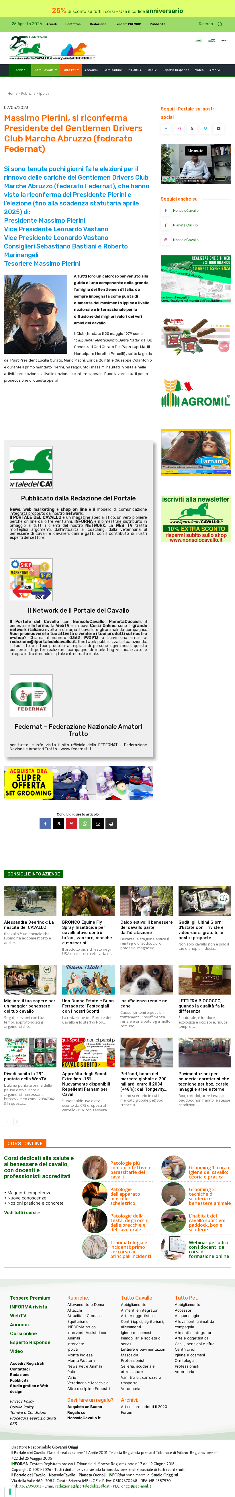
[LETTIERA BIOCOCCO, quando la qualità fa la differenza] (205, 980)
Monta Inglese (80, 1354)
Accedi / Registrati (27, 1363)
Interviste (75, 1343)
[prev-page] (7, 1121)
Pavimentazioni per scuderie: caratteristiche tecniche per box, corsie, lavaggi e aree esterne (204, 1081)
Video (16, 1351)
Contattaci (20, 1368)
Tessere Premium (30, 1298)
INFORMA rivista (28, 1307)
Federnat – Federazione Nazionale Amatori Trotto (78, 730)
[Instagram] (179, 129)
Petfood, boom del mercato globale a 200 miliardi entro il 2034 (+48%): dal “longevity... (143, 1081)
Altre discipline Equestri (88, 1388)
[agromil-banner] (196, 416)
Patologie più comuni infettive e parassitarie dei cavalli (131, 1170)
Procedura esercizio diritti (33, 1418)
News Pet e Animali (84, 1366)
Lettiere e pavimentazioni (143, 1349)
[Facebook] (45, 823)
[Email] (98, 823)
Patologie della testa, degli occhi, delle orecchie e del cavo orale (130, 1223)
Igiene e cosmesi (136, 1332)
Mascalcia (129, 1354)
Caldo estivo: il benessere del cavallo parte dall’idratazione (146, 927)
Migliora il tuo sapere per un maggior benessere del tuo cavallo (29, 1006)
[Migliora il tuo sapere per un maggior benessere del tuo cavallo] (30, 980)
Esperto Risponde (30, 1342)
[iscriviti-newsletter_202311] (196, 540)
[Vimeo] (205, 129)
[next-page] (16, 1121)
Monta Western (81, 1360)
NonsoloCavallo (186, 210)
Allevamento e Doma (85, 1304)
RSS (13, 1423)
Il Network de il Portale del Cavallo (78, 610)
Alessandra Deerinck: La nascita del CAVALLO (29, 925)
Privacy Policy (22, 1401)
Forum (126, 1412)
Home (12, 93)
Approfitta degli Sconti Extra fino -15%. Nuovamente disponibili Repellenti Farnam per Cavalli (86, 1084)
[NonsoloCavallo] (166, 210)
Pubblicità (19, 1380)
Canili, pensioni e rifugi (195, 1343)
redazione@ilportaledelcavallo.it (82, 1486)
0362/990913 (30, 1486)
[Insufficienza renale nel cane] (146, 980)
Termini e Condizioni (28, 1412)
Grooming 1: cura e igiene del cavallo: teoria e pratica (210, 1172)
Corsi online (23, 1333)
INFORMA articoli (82, 1327)
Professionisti (133, 1360)
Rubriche (28, 93)
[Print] (111, 823)
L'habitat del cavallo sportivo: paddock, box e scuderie (207, 1223)
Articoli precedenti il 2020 (144, 1406)
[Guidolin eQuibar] (196, 358)
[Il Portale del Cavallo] (31, 48)
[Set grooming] (78, 783)
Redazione (20, 1374)
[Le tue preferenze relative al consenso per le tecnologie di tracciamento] (10, 1491)
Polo (71, 1371)
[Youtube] (219, 129)
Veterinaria (130, 1388)
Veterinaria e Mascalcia (87, 1382)
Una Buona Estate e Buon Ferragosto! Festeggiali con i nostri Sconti (88, 1006)
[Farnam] (196, 474)
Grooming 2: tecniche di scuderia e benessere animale (210, 1196)
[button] (212, 24)
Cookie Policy (22, 1406)
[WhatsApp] (85, 823)
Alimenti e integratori (139, 1310)
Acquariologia (187, 1315)
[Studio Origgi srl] (196, 301)
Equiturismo (78, 1321)
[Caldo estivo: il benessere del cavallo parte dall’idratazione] (146, 901)
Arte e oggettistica (137, 1315)
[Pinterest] (71, 823)
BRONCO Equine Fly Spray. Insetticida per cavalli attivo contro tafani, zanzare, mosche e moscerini (87, 932)
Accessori (183, 1310)
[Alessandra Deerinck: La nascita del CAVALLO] (30, 901)
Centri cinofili (186, 1349)
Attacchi (74, 1310)
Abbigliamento (133, 1304)
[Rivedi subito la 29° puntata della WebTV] (30, 1052)
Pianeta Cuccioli (186, 225)
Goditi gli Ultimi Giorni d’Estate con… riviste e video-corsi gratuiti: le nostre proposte (201, 930)
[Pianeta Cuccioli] (166, 225)
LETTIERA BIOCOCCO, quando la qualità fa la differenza (202, 1006)
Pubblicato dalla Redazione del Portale (78, 498)
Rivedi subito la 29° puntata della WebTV (25, 1076)
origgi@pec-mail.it (136, 1486)
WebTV (18, 1316)
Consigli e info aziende (33, 874)
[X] (58, 823)
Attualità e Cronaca (84, 1315)
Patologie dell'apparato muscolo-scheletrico (125, 1196)
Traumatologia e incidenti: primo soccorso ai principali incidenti (130, 1249)
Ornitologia (184, 1360)
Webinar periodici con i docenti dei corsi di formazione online (209, 1249)
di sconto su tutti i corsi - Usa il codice (117, 11)
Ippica (44, 93)
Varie (71, 1377)
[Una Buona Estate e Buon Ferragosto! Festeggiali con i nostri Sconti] (88, 980)
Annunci (19, 1324)
